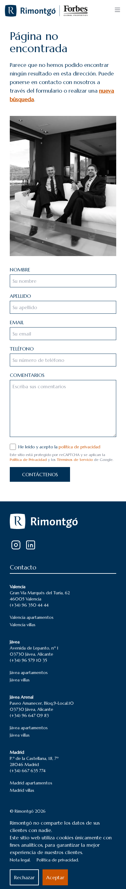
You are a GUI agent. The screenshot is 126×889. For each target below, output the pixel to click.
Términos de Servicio (75, 459)
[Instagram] (16, 545)
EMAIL (17, 322)
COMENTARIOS (27, 375)
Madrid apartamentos (31, 783)
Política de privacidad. (58, 860)
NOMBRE (20, 269)
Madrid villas (22, 790)
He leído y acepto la (59, 447)
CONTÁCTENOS (40, 474)
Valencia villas (22, 624)
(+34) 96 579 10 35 (28, 660)
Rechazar (24, 877)
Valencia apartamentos (32, 617)
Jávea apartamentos (29, 672)
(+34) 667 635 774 (28, 770)
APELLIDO (20, 296)
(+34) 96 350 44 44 (29, 605)
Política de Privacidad (28, 459)
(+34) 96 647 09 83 (29, 715)
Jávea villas (20, 680)
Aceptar (55, 877)
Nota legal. (20, 860)
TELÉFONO (22, 349)
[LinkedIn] (30, 545)
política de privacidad (79, 447)
